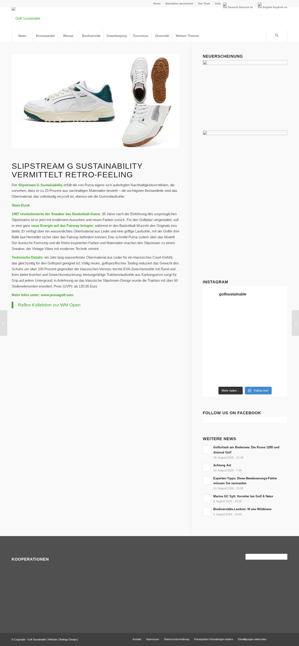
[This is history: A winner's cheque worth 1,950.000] (256, 337)
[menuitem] (157, 3)
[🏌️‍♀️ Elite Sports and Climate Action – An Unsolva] (277, 350)
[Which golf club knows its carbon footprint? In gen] (212, 364)
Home (156, 3)
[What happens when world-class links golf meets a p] (212, 350)
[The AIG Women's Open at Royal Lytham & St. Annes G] (277, 311)
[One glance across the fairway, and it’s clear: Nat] (256, 364)
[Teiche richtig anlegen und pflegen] (3, 323)
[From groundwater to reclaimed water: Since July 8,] (212, 337)
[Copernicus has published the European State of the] (277, 377)
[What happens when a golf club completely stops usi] (212, 377)
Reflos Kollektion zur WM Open (49, 304)
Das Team (204, 3)
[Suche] (276, 36)
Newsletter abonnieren (179, 3)
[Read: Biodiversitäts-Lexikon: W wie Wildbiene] (207, 511)
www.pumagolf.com (57, 295)
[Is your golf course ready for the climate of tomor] (234, 350)
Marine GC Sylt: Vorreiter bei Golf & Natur (243, 496)
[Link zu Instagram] (283, 638)
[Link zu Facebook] (276, 638)
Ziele (218, 3)
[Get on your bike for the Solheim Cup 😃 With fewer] (256, 350)
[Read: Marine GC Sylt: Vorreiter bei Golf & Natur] (207, 498)
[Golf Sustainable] (26, 18)
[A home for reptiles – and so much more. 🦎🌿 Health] (212, 324)
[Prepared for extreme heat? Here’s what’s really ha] (277, 337)
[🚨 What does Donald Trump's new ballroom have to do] (234, 377)
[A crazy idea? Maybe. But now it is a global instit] (256, 324)
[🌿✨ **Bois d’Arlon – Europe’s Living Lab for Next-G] (277, 364)
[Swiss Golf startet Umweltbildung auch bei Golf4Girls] (295, 323)
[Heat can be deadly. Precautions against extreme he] (234, 311)
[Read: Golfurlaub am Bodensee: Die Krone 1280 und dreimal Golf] (207, 449)
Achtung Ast (222, 465)
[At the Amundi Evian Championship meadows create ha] (234, 337)
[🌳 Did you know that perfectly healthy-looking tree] (212, 311)
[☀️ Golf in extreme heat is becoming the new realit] (234, 364)
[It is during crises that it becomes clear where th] (256, 311)
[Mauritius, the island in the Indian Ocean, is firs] (256, 377)
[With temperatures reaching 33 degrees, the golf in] (234, 324)
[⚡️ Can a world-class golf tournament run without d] (277, 324)
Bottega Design (68, 639)
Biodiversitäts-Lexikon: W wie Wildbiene (242, 509)
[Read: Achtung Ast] (207, 467)
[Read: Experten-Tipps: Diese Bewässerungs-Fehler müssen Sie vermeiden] (207, 480)
